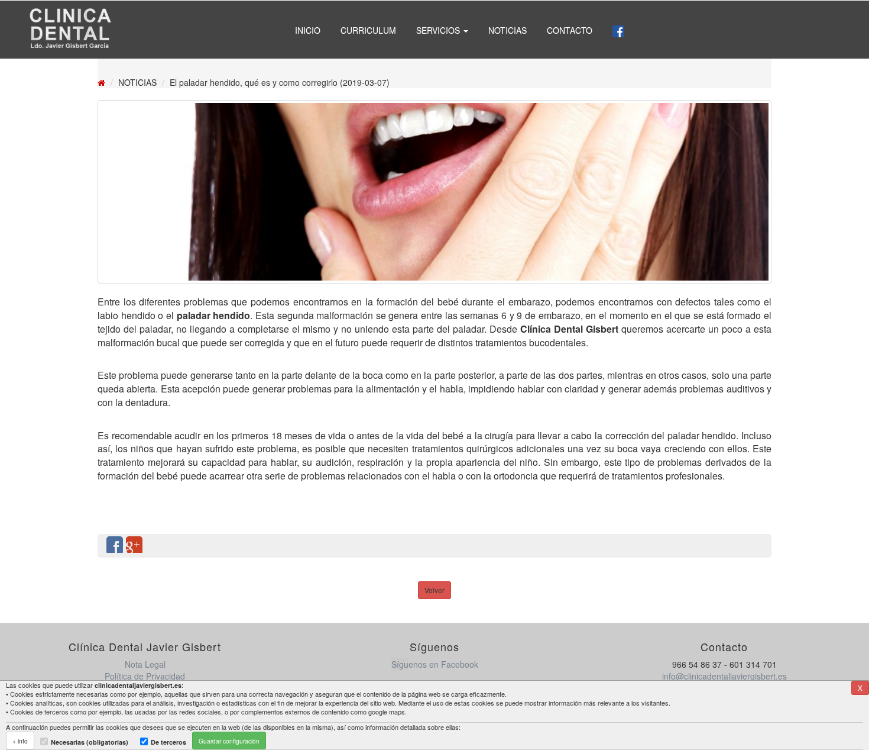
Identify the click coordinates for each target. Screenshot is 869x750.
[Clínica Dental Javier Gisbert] (70, 30)
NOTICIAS (507, 30)
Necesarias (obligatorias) (89, 742)
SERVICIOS (439, 30)
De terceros (168, 742)
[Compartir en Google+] (134, 545)
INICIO (307, 30)
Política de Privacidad (145, 676)
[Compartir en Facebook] (114, 545)
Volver (434, 590)
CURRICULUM (368, 30)
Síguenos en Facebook (434, 664)
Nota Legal (145, 664)
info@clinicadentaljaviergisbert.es (724, 676)
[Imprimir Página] (757, 545)
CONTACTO (569, 30)
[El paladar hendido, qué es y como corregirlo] (434, 192)
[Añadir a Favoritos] (737, 545)
